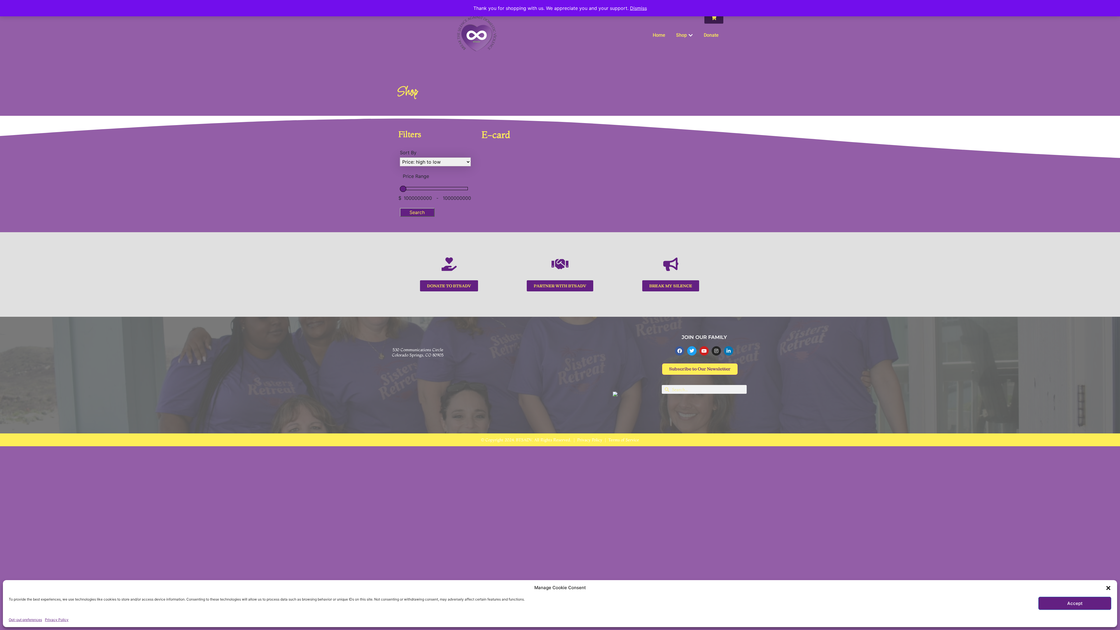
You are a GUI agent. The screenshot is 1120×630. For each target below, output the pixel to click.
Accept (1075, 603)
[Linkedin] (728, 351)
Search (417, 212)
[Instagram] (716, 351)
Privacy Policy (57, 619)
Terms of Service (623, 439)
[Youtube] (704, 351)
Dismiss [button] (638, 8)
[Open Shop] (690, 35)
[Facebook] (679, 351)
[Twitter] (691, 351)
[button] (1108, 588)
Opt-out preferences (25, 619)
